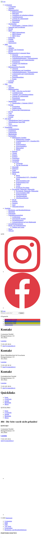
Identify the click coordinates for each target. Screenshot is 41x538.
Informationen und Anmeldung (21, 56)
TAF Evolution (13, 125)
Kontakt (10, 39)
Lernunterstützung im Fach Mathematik (24, 222)
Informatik (15, 167)
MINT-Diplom (16, 34)
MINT (10, 31)
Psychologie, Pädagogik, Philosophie (23, 189)
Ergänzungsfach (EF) (22, 182)
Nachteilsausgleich (17, 220)
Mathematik (15, 172)
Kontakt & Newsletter (22, 187)
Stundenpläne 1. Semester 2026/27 (22, 25)
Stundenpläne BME (10, 321)
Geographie (15, 160)
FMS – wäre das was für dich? (21, 91)
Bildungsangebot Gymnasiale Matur (19, 53)
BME (6, 44)
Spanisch (15, 203)
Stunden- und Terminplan (16, 49)
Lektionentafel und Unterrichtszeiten (23, 60)
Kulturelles (11, 37)
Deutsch (14, 155)
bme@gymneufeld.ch (8, 367)
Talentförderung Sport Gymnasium (18, 120)
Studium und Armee (18, 227)
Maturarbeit (15, 22)
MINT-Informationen (18, 32)
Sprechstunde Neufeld (19, 218)
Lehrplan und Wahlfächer (20, 63)
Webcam (11, 231)
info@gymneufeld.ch (8, 346)
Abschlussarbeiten (21, 196)
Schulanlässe (16, 106)
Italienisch (15, 168)
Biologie (14, 151)
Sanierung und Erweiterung (16, 27)
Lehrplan (15, 75)
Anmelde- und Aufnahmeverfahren (22, 94)
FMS (6, 84)
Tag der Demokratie (22, 165)
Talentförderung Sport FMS (16, 122)
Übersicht (15, 55)
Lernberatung (16, 217)
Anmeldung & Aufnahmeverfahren (22, 15)
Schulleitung (12, 131)
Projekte (10, 105)
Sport (13, 205)
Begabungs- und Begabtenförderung (19, 210)
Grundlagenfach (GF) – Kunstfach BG (27, 141)
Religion (14, 201)
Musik (14, 174)
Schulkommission (13, 129)
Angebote (7, 208)
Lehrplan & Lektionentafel (20, 18)
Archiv (18, 186)
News (10, 124)
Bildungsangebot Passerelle (16, 67)
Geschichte (15, 162)
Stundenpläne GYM (11, 319)
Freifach (18, 143)
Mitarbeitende (12, 134)
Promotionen (16, 20)
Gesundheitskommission (15, 224)
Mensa (10, 229)
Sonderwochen (16, 108)
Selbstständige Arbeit (18, 99)
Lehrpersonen (12, 132)
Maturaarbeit (20, 148)
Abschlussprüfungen (22, 198)
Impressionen (12, 43)
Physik (14, 199)
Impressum (9, 518)
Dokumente (11, 213)
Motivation (15, 13)
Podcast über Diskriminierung (21, 110)
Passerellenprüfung (18, 77)
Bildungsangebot (13, 10)
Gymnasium (8, 5)
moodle (7, 401)
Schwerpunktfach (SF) (23, 181)
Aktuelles (11, 8)
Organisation (8, 127)
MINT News (16, 36)
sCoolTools (8, 399)
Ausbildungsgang (17, 17)
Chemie (14, 153)
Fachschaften (12, 136)
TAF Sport (8, 118)
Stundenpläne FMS (10, 323)
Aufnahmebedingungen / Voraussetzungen (25, 58)
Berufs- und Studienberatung (17, 225)
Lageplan (11, 41)
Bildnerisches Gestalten (19, 137)
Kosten (14, 65)
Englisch (14, 156)
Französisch (15, 158)
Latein (14, 170)
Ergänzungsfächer (21, 194)
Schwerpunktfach (21, 146)
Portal (6, 397)
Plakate (18, 149)
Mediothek (11, 212)
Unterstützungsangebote (15, 215)
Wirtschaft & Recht (18, 206)
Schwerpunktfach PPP (23, 193)
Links (10, 113)
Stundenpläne (12, 24)
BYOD (10, 29)
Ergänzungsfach (21, 144)
